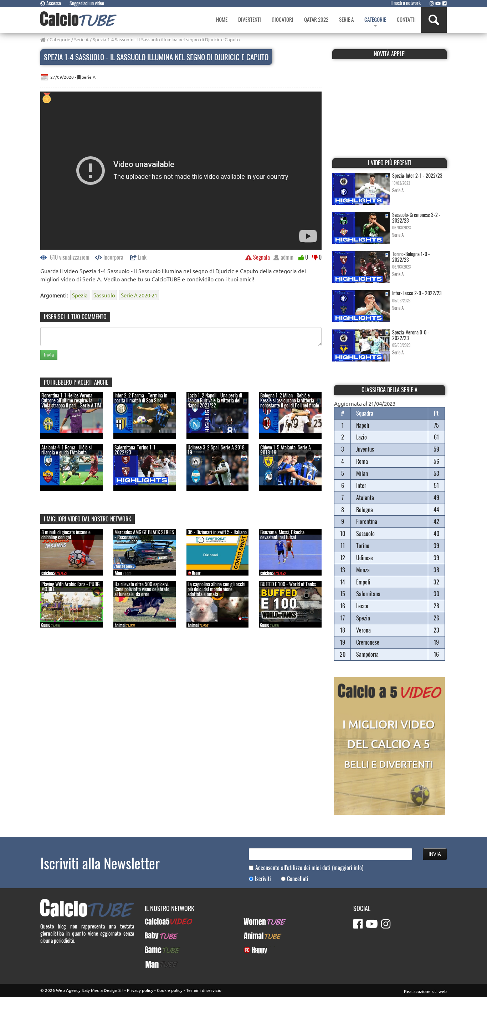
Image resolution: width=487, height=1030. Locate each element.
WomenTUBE (257, 921)
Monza (363, 570)
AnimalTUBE (256, 935)
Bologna (364, 509)
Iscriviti (263, 879)
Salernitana (368, 593)
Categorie (60, 39)
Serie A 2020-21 (139, 295)
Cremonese (367, 642)
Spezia (80, 295)
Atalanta (365, 497)
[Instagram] (432, 3)
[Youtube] (438, 3)
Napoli (362, 425)
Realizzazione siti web (425, 991)
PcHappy (253, 949)
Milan (362, 473)
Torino (362, 545)
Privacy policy (140, 990)
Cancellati (297, 879)
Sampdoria (367, 654)
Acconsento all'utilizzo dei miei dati (309, 868)
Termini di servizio (203, 990)
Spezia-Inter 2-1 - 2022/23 (417, 175)
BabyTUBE (155, 935)
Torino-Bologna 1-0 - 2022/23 (411, 256)
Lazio (361, 437)
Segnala (261, 257)
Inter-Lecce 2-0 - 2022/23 (417, 293)
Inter (361, 485)
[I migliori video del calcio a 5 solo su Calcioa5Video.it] (389, 745)
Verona (363, 630)
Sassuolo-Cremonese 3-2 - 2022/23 (416, 217)
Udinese (364, 557)
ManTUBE (155, 964)
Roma (362, 461)
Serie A (81, 39)
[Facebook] (444, 3)
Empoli (363, 582)
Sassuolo (104, 295)
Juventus (365, 449)
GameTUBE (156, 949)
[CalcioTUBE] (78, 18)
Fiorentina (366, 521)
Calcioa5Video (160, 921)
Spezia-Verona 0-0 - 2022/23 (410, 334)
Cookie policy (170, 990)
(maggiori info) (347, 867)
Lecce (362, 606)
